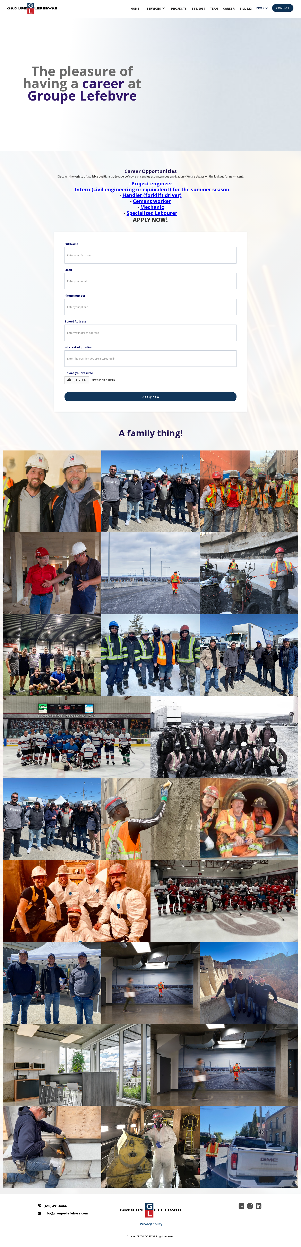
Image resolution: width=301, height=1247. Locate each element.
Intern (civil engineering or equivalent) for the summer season (152, 189)
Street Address (75, 321)
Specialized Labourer (152, 212)
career (103, 83)
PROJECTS (179, 8)
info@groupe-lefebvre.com (65, 1213)
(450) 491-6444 (54, 1206)
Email (68, 270)
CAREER (229, 8)
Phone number (74, 296)
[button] (156, 8)
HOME (135, 8)
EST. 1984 (198, 8)
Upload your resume (78, 373)
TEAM (214, 8)
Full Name (71, 244)
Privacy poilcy (151, 1224)
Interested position (78, 347)
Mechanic (152, 207)
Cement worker (152, 201)
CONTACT (282, 8)
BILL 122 (245, 8)
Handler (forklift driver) (152, 195)
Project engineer (151, 183)
